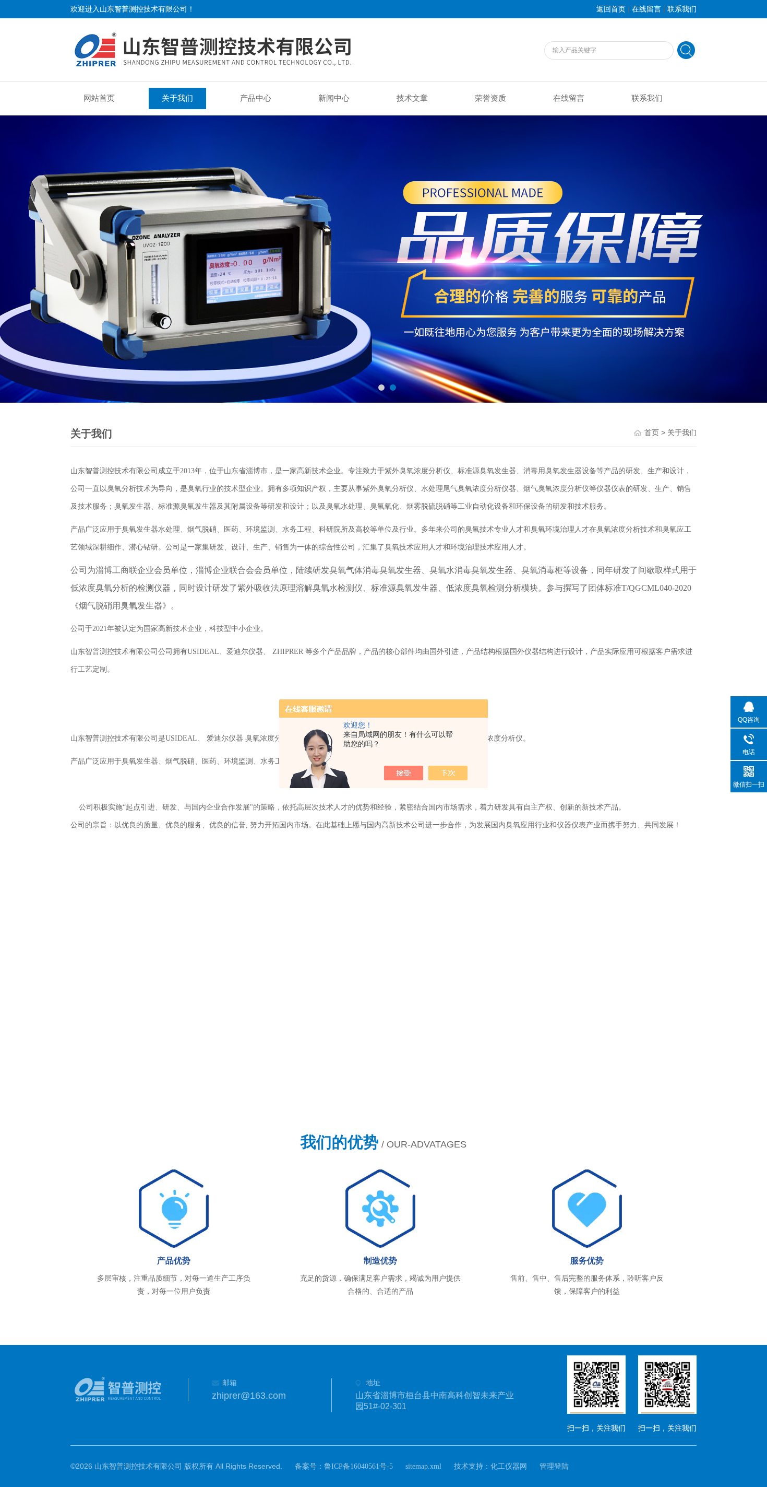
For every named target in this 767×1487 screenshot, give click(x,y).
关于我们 (177, 98)
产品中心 (255, 98)
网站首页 (99, 98)
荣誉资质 (490, 98)
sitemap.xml (423, 1466)
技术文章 (412, 98)
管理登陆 (554, 1466)
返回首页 (611, 9)
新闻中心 (334, 98)
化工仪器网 (508, 1466)
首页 (651, 433)
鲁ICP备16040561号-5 (358, 1466)
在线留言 (646, 9)
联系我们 (682, 9)
